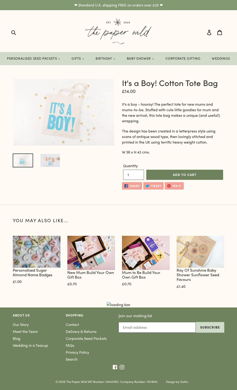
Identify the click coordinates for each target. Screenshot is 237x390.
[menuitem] (33, 58)
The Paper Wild (76, 381)
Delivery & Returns (81, 331)
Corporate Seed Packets (86, 338)
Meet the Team (25, 331)
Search (72, 359)
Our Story (21, 324)
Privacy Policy (77, 352)
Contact (72, 324)
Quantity (130, 165)
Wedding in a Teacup (30, 345)
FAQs (70, 345)
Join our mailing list (135, 315)
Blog (16, 338)
